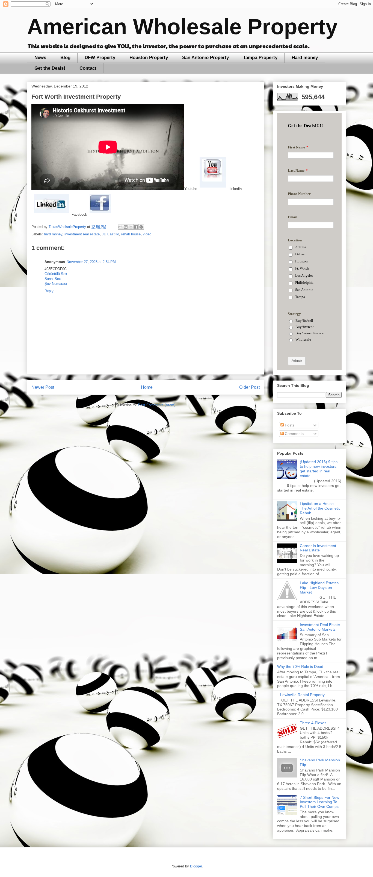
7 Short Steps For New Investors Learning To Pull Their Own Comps (319, 802)
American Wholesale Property (182, 26)
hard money (53, 234)
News (40, 57)
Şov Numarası (56, 284)
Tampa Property (260, 57)
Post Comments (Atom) (156, 405)
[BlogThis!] (125, 227)
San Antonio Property (205, 57)
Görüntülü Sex (56, 274)
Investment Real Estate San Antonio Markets (320, 627)
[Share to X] (131, 227)
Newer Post (42, 387)
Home (147, 387)
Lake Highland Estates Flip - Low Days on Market (319, 587)
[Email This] (120, 227)
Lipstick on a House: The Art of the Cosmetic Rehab (320, 508)
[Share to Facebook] (136, 227)
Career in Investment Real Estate (318, 547)
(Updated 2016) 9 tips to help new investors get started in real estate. (319, 469)
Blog (65, 57)
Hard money (305, 57)
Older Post (249, 387)
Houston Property (148, 57)
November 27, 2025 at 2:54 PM (91, 262)
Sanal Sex (53, 279)
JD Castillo (110, 234)
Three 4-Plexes (313, 723)
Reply (49, 291)
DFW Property (100, 57)
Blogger (196, 866)
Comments (294, 433)
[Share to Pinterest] (141, 227)
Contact (87, 68)
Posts (289, 425)
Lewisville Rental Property (302, 694)
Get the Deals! (49, 68)
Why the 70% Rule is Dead (300, 666)
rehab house (131, 234)
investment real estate (82, 234)
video (147, 234)
